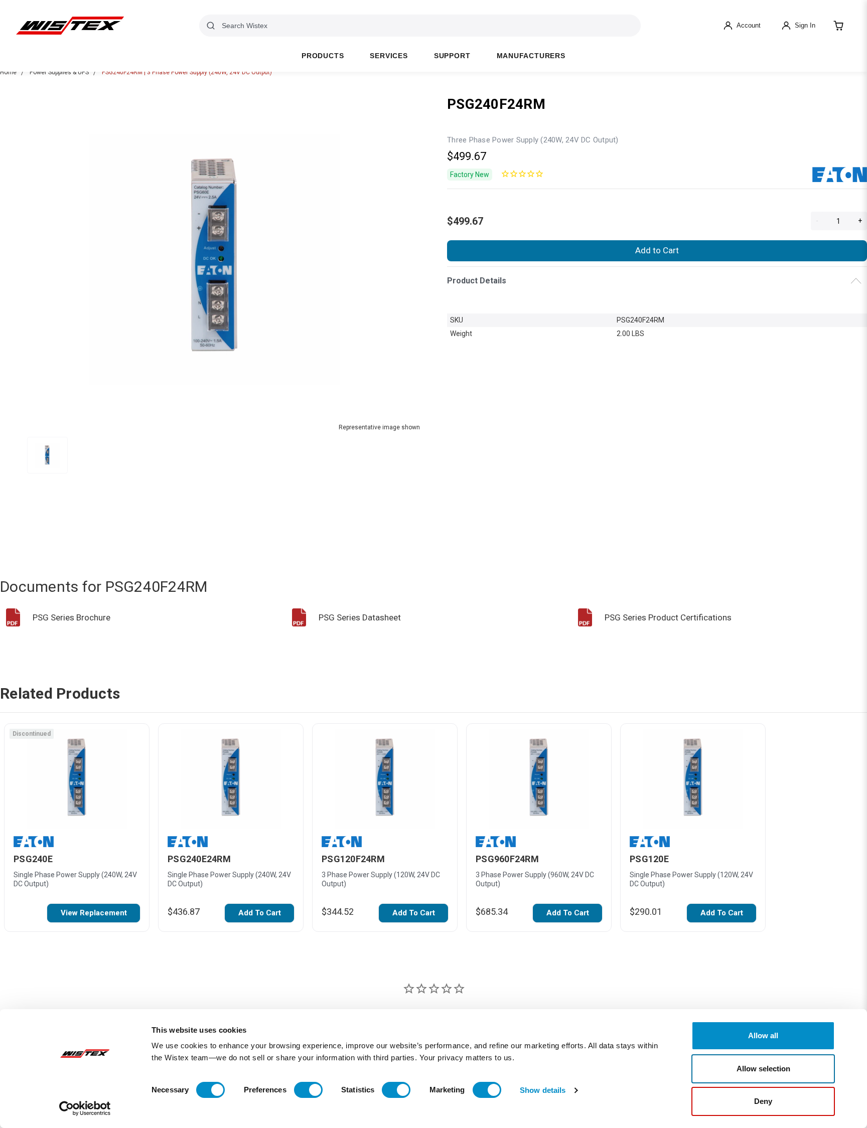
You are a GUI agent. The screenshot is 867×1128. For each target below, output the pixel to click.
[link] (93, 913)
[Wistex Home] (70, 26)
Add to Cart (657, 250)
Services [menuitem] (388, 56)
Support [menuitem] (452, 56)
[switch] (308, 1090)
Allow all (763, 1035)
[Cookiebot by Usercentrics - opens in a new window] (85, 1108)
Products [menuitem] (323, 56)
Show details (542, 1090)
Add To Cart (259, 912)
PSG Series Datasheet (360, 617)
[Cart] (838, 26)
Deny (763, 1101)
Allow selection (763, 1068)
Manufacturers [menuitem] (531, 56)
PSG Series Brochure (71, 617)
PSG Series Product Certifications (668, 617)
